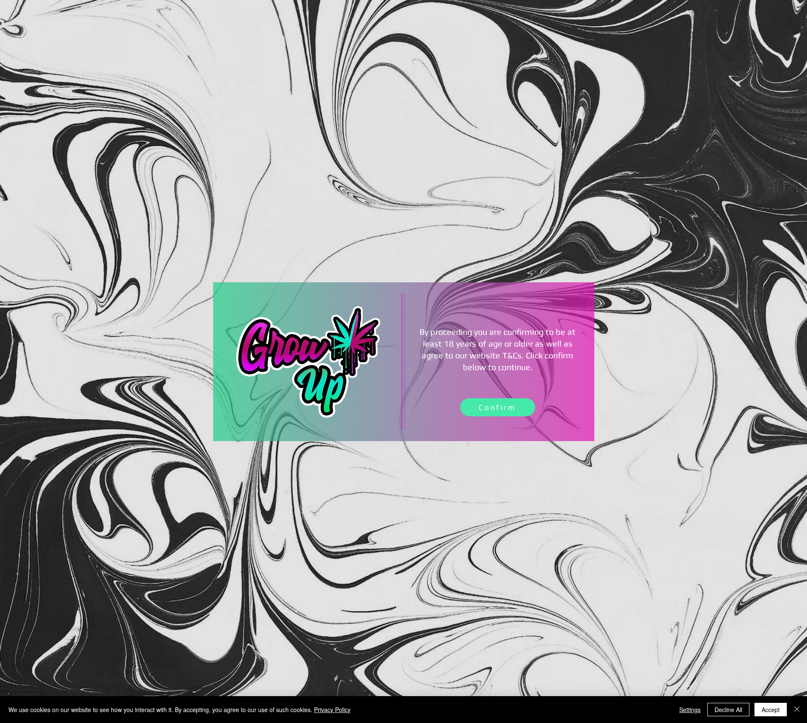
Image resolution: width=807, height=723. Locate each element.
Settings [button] (690, 709)
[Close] (797, 709)
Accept (771, 709)
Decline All (728, 709)
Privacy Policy (332, 709)
